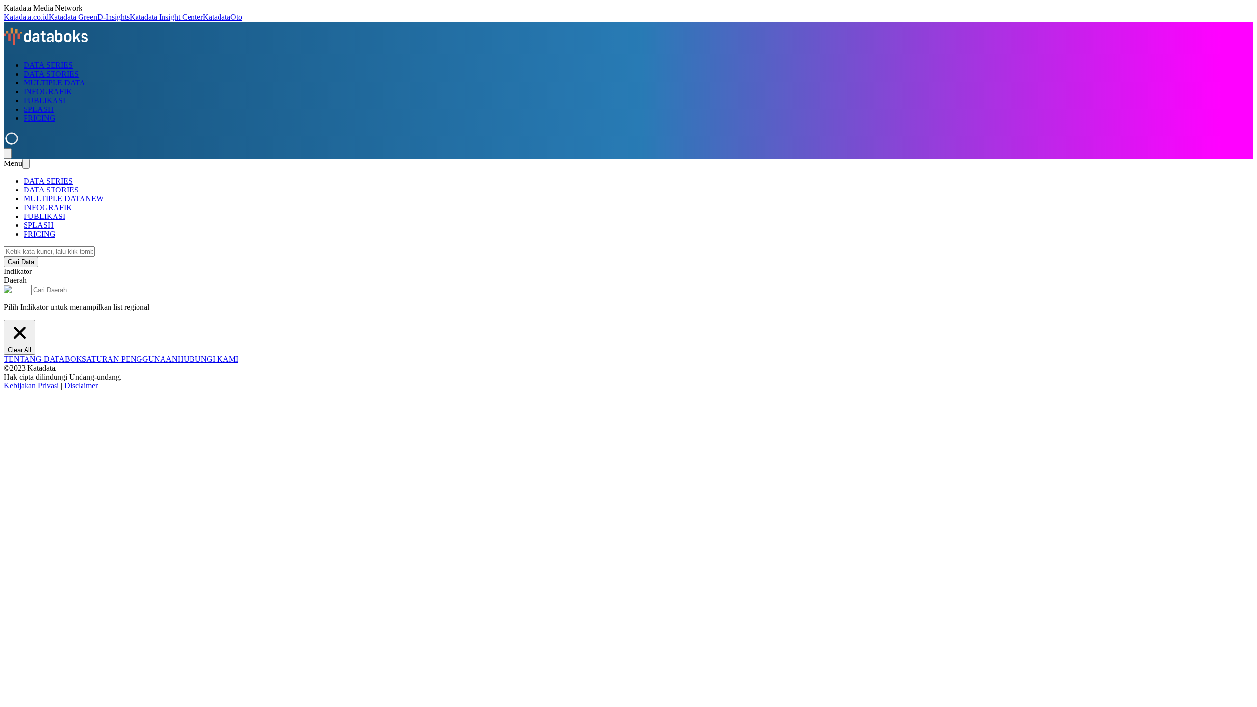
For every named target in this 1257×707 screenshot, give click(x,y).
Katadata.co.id (26, 17)
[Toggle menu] (8, 153)
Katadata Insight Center (166, 17)
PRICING (39, 118)
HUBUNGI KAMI (208, 359)
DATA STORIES (51, 74)
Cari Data (21, 262)
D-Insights (113, 17)
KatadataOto (222, 17)
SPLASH (39, 109)
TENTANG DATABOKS (45, 359)
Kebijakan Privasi (31, 385)
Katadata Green (73, 17)
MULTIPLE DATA (54, 83)
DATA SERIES (48, 65)
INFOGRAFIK (48, 91)
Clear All (19, 350)
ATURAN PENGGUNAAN (132, 359)
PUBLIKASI (44, 100)
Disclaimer (81, 385)
